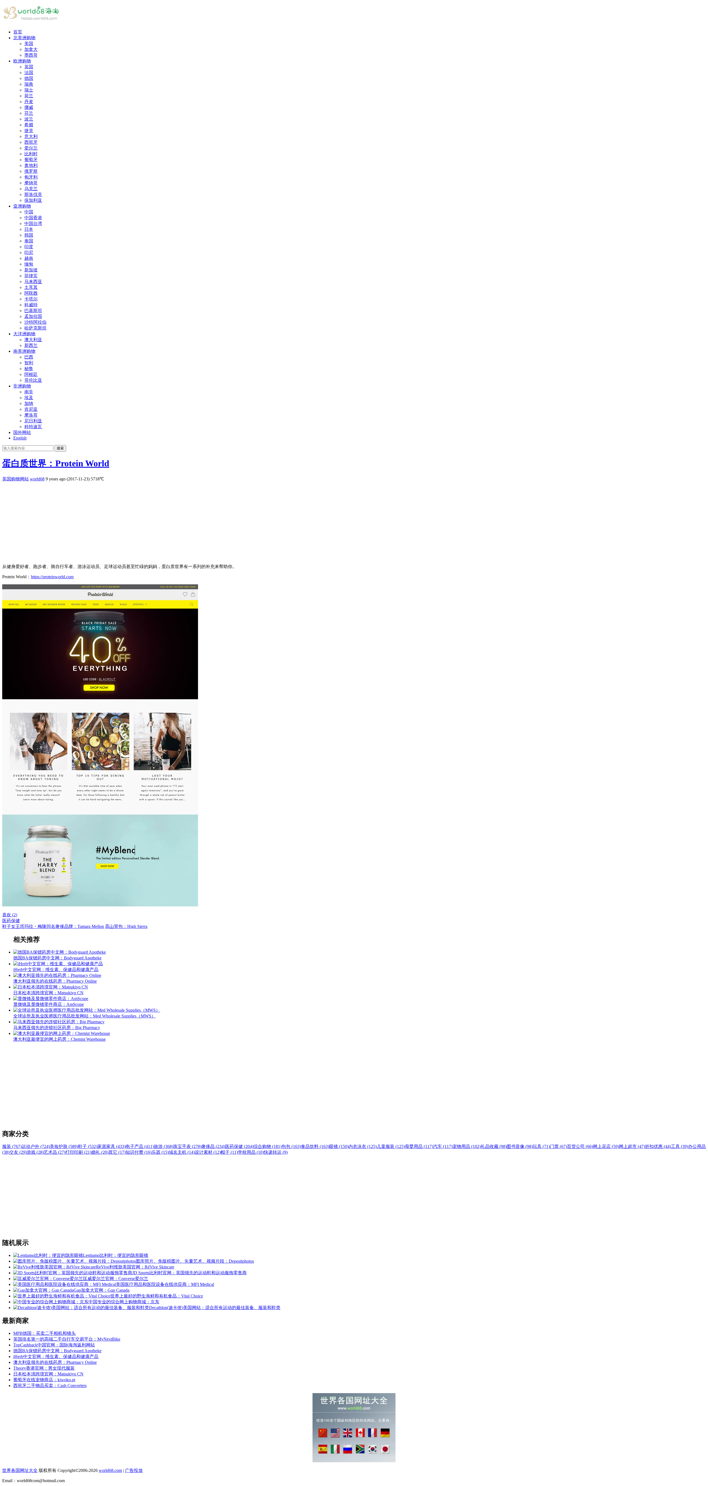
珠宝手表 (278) (187, 1146)
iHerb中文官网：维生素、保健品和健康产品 (55, 1356)
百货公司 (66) (580, 1146)
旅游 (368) (163, 1146)
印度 (28, 246)
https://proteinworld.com (52, 576)
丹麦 (28, 101)
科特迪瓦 (33, 426)
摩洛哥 (31, 415)
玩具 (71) (541, 1146)
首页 (17, 32)
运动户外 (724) (36, 1146)
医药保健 (11, 920)
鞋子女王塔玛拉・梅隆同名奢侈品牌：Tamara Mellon (53, 926)
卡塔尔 (31, 299)
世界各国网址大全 (20, 1470)
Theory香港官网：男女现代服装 (44, 1368)
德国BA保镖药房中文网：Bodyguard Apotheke (57, 1350)
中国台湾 (33, 223)
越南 (28, 258)
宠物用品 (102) (466, 1146)
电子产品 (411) (140, 1146)
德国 (28, 78)
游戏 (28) (35, 1152)
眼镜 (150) (338, 1146)
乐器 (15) (160, 1152)
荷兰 (28, 95)
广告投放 (134, 1470)
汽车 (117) (442, 1146)
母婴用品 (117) (419, 1146)
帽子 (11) (229, 1152)
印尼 (28, 252)
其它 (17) (117, 1152)
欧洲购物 (22, 61)
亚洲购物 (22, 206)
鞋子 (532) (87, 1146)
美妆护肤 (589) (64, 1146)
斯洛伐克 (33, 194)
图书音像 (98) (520, 1146)
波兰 (28, 119)
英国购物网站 (15, 479)
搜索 (60, 448)
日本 (28, 229)
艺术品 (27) (54, 1152)
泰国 (28, 241)
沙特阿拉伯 (35, 322)
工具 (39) (679, 1146)
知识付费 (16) (139, 1152)
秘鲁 (28, 368)
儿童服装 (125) (391, 1146)
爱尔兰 (31, 148)
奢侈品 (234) (213, 1146)
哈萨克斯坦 (35, 328)
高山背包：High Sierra (126, 926)
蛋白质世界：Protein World (55, 463)
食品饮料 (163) (315, 1146)
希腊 (28, 124)
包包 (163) (291, 1146)
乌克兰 (31, 188)
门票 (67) (558, 1146)
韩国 (28, 235)
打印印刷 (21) (78, 1152)
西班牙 (31, 142)
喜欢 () (9, 914)
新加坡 (31, 270)
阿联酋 (31, 293)
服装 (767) (12, 1146)
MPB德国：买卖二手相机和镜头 (44, 1333)
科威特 (31, 304)
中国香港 (33, 217)
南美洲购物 (24, 351)
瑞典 (28, 84)
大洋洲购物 (24, 333)
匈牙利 (31, 177)
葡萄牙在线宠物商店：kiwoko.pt (44, 1379)
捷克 (28, 130)
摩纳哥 (31, 182)
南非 (28, 391)
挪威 (28, 107)
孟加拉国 (33, 316)
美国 (28, 43)
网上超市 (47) (632, 1146)
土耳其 (31, 287)
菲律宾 (31, 275)
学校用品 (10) (251, 1152)
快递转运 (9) (276, 1152)
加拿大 (31, 49)
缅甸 (28, 264)
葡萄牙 (31, 159)
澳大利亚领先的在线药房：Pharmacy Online (55, 1362)
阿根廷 (31, 374)
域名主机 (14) (182, 1152)
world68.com (110, 1470)
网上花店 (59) (606, 1146)
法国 (28, 72)
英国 (28, 66)
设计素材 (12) (208, 1152)
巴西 (28, 357)
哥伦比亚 (33, 380)
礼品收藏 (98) (494, 1146)
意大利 (31, 136)
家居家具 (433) (111, 1146)
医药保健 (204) (239, 1146)
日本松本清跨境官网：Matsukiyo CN (48, 1374)
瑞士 (28, 90)
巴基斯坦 (33, 310)
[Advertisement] (168, 520)
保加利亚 (33, 200)
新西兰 (31, 345)
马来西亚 (33, 281)
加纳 (28, 403)
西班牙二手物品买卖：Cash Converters (50, 1385)
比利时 (31, 153)
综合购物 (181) (267, 1146)
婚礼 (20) (99, 1152)
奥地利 (31, 165)
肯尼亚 (31, 409)
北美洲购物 (24, 37)
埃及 (28, 397)
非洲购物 (22, 386)
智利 (28, 362)
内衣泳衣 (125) (362, 1146)
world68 (37, 479)
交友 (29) (18, 1152)
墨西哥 (31, 55)
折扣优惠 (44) (658, 1146)
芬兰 (28, 113)
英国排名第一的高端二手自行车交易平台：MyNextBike (66, 1339)
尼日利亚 (33, 420)
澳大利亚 (33, 339)
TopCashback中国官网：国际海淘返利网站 (54, 1345)
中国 (28, 212)
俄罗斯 (31, 171)
